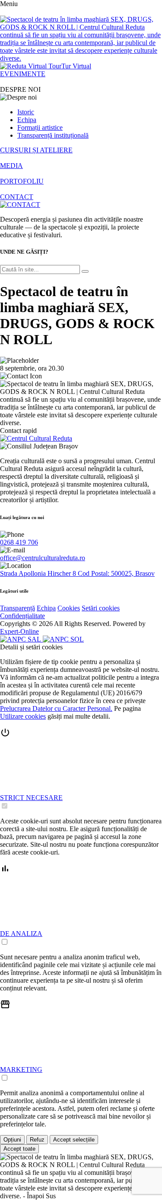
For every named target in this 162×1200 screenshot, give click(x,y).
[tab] (81, 768)
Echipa (26, 119)
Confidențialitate (22, 615)
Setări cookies (101, 608)
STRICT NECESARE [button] (31, 797)
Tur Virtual (76, 66)
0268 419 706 (19, 542)
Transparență (17, 608)
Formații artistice (40, 127)
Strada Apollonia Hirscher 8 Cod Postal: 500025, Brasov (77, 573)
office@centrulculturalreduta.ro (42, 557)
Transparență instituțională (53, 135)
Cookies (68, 608)
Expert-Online (19, 631)
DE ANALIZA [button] (21, 933)
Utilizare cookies (23, 716)
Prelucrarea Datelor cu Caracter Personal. (56, 708)
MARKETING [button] (21, 1069)
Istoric (25, 112)
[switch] (4, 806)
